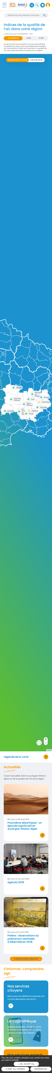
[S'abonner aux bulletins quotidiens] (42, 5)
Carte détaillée (36, 60)
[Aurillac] (4, 410)
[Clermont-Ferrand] (11, 398)
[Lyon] (28, 399)
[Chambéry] (39, 401)
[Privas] (26, 413)
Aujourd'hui (13, 38)
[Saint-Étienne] (23, 403)
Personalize (41, 1069)
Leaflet (49, 750)
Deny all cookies (16, 1069)
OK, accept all (27, 1064)
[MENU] (4, 4)
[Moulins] (13, 387)
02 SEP (41, 38)
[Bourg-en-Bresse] (32, 392)
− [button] (46, 743)
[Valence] (28, 410)
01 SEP (28, 38)
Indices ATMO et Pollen (17, 60)
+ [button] (46, 739)
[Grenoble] (37, 407)
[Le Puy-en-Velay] (18, 409)
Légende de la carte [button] (16, 757)
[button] (37, 5)
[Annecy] (41, 397)
